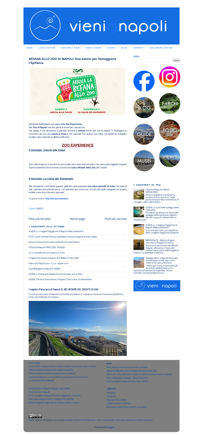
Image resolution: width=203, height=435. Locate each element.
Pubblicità (111, 396)
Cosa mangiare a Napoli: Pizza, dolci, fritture (127, 382)
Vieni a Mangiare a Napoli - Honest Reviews (127, 378)
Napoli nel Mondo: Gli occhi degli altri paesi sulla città (132, 371)
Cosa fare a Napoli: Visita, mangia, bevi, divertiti (51, 399)
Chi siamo (111, 393)
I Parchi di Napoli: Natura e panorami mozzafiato (52, 374)
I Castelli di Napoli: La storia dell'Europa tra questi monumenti (58, 377)
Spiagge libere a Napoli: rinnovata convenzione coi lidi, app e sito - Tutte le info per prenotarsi (162, 260)
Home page (77, 219)
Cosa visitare (47, 48)
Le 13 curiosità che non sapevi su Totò (47, 253)
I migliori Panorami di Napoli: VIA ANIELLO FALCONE (54, 258)
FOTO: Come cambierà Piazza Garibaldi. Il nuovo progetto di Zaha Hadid (63, 237)
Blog (124, 48)
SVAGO (39, 209)
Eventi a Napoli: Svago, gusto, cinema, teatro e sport (54, 403)
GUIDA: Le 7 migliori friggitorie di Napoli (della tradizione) (56, 231)
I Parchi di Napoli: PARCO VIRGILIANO (157, 191)
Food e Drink (93, 48)
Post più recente (40, 219)
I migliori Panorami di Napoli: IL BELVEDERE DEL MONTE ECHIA (63, 289)
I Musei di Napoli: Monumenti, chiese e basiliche (51, 370)
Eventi (111, 48)
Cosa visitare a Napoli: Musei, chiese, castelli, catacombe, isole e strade (62, 366)
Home (29, 48)
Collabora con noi (161, 48)
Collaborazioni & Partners (119, 404)
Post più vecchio (116, 219)
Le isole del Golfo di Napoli (41, 381)
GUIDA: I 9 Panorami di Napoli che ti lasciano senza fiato (55, 274)
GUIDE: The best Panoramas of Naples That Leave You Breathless (60, 280)
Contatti (138, 48)
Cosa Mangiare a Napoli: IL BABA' (45, 269)
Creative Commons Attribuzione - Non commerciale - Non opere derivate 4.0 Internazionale (108, 420)
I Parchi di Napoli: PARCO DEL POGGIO (47, 247)
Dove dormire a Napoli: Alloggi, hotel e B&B (49, 389)
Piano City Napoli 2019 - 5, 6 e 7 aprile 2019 (48, 264)
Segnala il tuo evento (117, 400)
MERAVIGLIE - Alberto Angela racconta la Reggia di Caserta (160, 241)
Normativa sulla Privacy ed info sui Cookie (126, 407)
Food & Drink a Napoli (39, 392)
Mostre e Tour (71, 48)
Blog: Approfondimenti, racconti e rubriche (127, 367)
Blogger (110, 427)
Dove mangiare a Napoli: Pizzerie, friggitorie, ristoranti (55, 396)
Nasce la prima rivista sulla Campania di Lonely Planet (54, 242)
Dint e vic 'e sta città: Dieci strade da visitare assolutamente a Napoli (139, 374)
